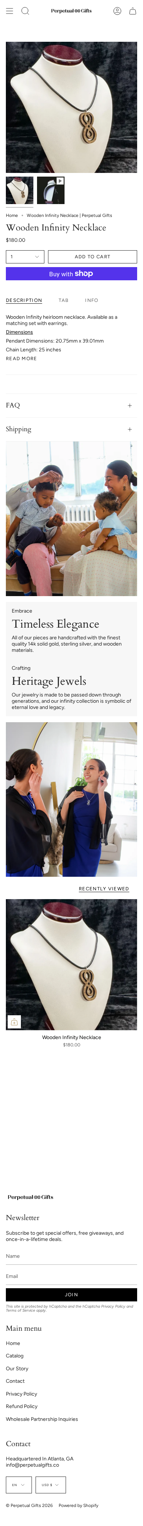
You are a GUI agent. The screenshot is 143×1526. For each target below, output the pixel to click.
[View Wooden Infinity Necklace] (51, 190)
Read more (21, 358)
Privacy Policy (113, 1306)
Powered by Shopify (78, 1505)
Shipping (18, 429)
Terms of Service (20, 1310)
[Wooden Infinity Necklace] (71, 964)
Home (12, 215)
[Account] (117, 11)
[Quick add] (14, 1021)
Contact (15, 1381)
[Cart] (132, 11)
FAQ (13, 405)
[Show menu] (9, 11)
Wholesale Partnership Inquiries (42, 1419)
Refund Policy (21, 1406)
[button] (25, 11)
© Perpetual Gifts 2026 (29, 1505)
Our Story (17, 1369)
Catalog (14, 1356)
